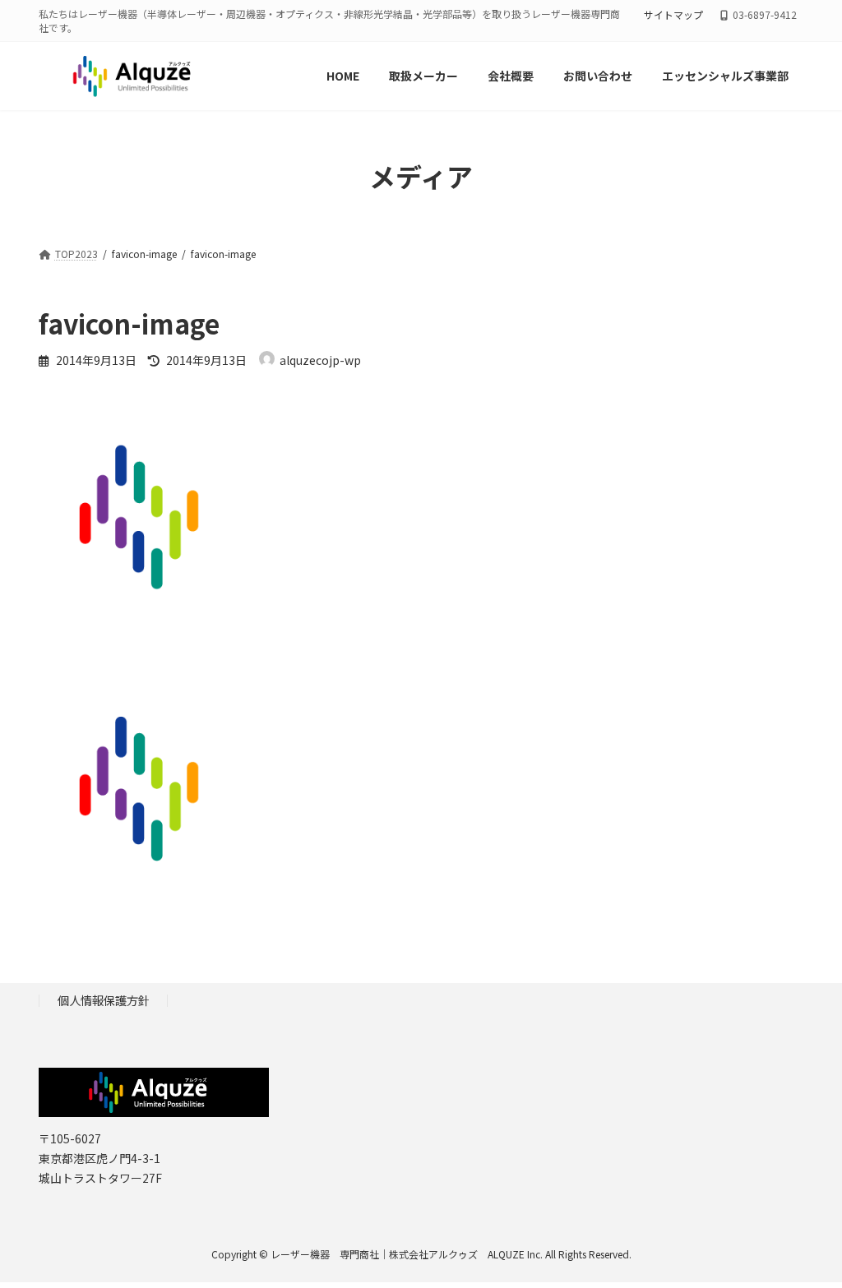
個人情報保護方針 (104, 1000)
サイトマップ (673, 14)
